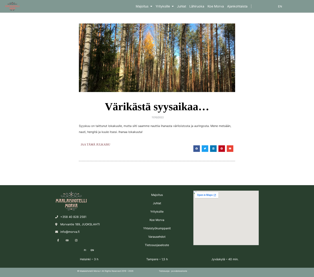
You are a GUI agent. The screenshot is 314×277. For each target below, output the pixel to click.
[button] (196, 148)
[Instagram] (76, 240)
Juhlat (181, 6)
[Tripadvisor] (67, 240)
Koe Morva (216, 6)
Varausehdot (157, 236)
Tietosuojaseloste (157, 245)
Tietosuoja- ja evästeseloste (173, 271)
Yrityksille (163, 6)
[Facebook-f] (58, 240)
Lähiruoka (196, 6)
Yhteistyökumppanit (157, 228)
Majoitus (142, 6)
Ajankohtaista (237, 6)
